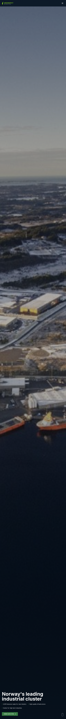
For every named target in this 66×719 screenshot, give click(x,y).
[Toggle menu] (62, 3)
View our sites (9, 714)
